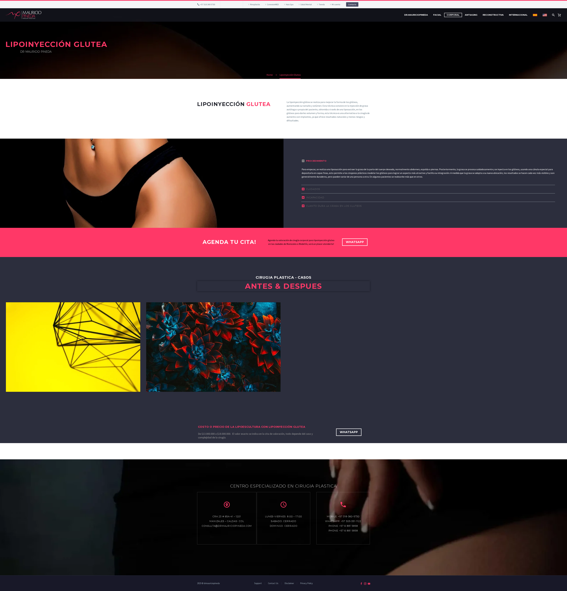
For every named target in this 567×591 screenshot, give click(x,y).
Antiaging (471, 15)
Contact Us (273, 583)
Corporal (453, 15)
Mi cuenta (336, 4)
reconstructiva (493, 15)
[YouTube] (235, 4)
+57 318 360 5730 (207, 4)
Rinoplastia (255, 4)
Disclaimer (289, 583)
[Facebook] (227, 4)
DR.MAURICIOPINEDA (416, 15)
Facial (437, 15)
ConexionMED (273, 4)
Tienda (322, 4)
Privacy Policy (306, 583)
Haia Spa (289, 4)
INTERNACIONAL (518, 15)
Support (258, 583)
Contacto (352, 4)
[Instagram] (231, 4)
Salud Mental (306, 4)
